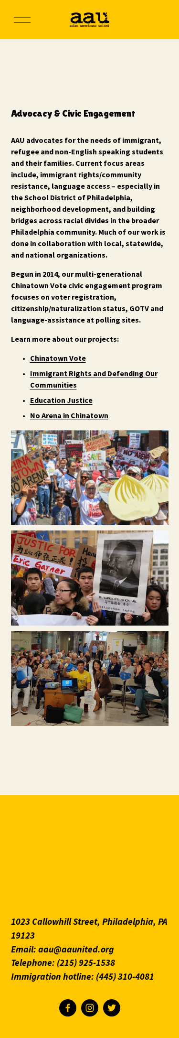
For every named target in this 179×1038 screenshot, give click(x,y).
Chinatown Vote (58, 358)
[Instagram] (89, 1007)
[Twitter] (111, 1007)
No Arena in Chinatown (69, 415)
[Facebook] (67, 1007)
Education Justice (61, 400)
